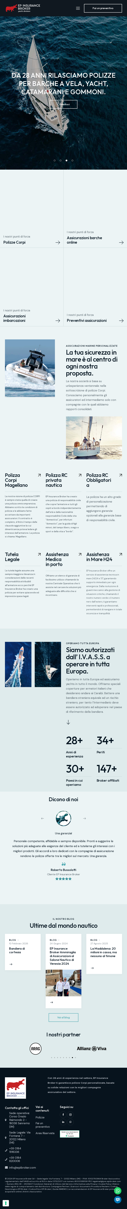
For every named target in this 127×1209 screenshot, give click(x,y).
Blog (12, 940)
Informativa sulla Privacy (85, 1184)
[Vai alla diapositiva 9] (75, 1057)
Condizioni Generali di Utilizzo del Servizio (53, 1184)
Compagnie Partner (60, 1186)
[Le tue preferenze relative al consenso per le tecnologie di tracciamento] (6, 1203)
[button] (44, 818)
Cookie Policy (105, 1184)
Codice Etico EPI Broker (40, 1189)
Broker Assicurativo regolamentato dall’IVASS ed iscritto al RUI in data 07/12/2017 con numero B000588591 (62, 1180)
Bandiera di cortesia (17, 950)
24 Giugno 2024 (59, 943)
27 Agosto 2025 (99, 943)
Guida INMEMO (60, 1189)
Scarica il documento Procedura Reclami (90, 1186)
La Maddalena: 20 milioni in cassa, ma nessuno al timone (103, 952)
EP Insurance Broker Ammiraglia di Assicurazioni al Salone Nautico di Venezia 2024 (63, 956)
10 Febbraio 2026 (18, 943)
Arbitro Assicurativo (32, 1191)
